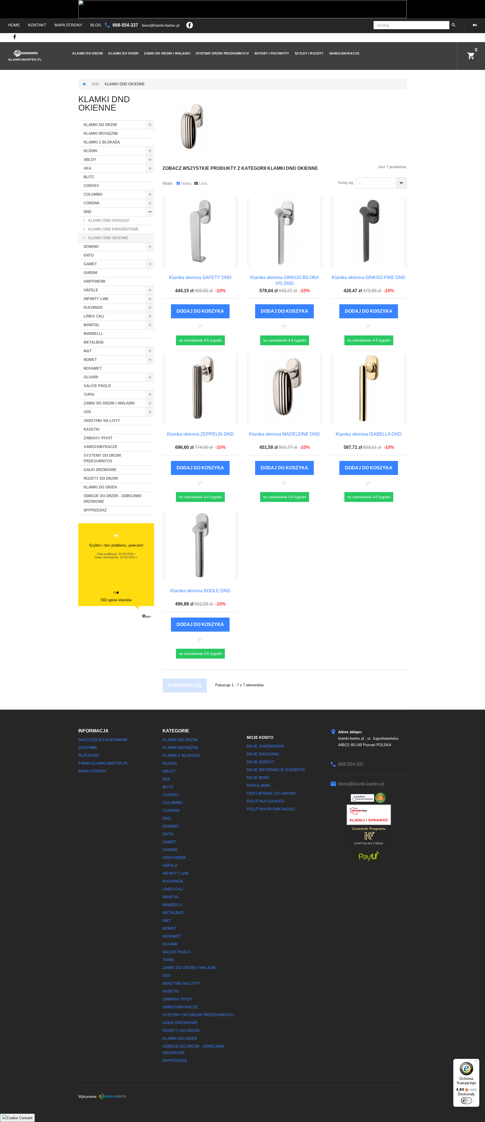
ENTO (89, 255)
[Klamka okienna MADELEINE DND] (284, 389)
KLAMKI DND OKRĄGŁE (108, 220)
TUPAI (89, 394)
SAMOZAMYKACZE (344, 53)
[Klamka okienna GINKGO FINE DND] (369, 232)
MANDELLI (93, 334)
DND (95, 84)
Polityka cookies (265, 801)
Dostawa (87, 747)
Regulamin (258, 785)
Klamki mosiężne (101, 133)
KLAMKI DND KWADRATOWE (113, 229)
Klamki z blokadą (102, 142)
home (14, 25)
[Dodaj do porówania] (200, 327)
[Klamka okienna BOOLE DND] (200, 545)
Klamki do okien (123, 53)
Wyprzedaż (95, 510)
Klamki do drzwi (87, 53)
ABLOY (90, 159)
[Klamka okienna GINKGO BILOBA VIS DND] (284, 232)
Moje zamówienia (265, 746)
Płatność (88, 755)
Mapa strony (68, 25)
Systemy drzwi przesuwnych (222, 53)
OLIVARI (91, 377)
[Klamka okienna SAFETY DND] (200, 232)
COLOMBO (93, 194)
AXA (87, 168)
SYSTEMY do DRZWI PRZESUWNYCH (102, 458)
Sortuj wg (345, 182)
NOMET (90, 360)
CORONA (91, 203)
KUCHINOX (93, 307)
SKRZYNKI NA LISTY (102, 421)
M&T (87, 351)
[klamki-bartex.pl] (31, 55)
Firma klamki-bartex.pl (103, 763)
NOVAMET (93, 368)
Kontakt (37, 25)
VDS (87, 412)
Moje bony (258, 777)
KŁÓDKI (90, 151)
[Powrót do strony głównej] (84, 84)
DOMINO (91, 246)
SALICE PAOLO (97, 386)
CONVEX (91, 186)
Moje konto (260, 737)
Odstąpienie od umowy (271, 793)
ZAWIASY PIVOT (98, 438)
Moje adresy (260, 762)
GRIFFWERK (95, 281)
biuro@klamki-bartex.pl (161, 25)
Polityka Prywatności (271, 809)
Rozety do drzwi (101, 478)
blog (95, 25)
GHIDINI (90, 273)
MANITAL (92, 325)
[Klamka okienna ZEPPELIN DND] (200, 389)
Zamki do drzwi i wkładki (167, 53)
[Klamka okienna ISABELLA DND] (369, 389)
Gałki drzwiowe (100, 470)
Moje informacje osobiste (276, 769)
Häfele (91, 290)
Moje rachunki (263, 754)
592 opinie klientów (116, 600)
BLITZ (89, 177)
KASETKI (92, 429)
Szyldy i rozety (309, 53)
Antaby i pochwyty (271, 53)
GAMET (90, 264)
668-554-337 (126, 25)
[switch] (466, 1100)
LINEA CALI (94, 316)
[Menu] (476, 1062)
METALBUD (94, 342)
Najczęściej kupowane (103, 739)
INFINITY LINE (96, 299)
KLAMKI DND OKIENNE (108, 238)
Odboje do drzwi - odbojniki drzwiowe (112, 499)
